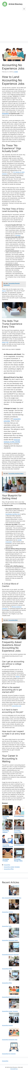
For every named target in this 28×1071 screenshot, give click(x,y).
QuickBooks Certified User (13, 514)
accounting (5, 113)
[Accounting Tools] (14, 918)
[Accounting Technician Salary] (14, 933)
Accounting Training (7, 912)
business (18, 235)
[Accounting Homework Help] (14, 1032)
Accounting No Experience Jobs (10, 997)
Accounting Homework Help (9, 1039)
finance (4, 291)
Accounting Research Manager (10, 954)
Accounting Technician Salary (10, 940)
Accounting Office (9, 869)
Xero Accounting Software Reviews (11, 898)
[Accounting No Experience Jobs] (14, 989)
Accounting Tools (6, 926)
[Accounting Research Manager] (14, 947)
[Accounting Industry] (14, 1018)
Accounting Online (7, 968)
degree (18, 676)
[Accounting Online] (14, 961)
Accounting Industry (7, 1025)
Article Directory (15, 4)
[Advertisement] (14, 27)
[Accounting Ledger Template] (14, 1004)
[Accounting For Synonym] (14, 1046)
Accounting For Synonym (9, 1053)
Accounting (7, 864)
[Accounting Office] (14, 975)
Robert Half (5, 342)
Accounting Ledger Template (12, 867)
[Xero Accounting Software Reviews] (14, 890)
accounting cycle (16, 706)
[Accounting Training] (14, 904)
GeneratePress (14, 1069)
